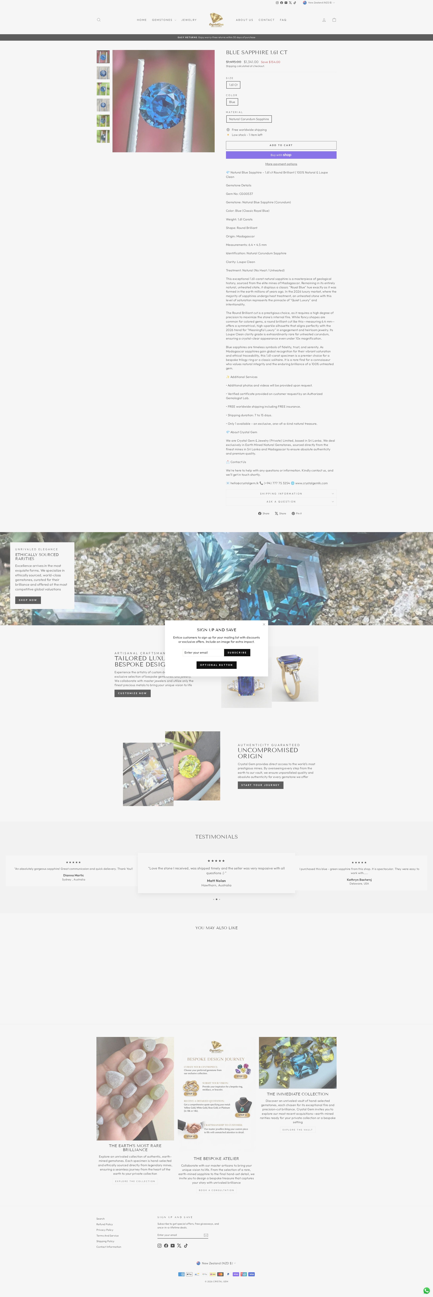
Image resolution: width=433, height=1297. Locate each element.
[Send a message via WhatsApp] (426, 1290)
